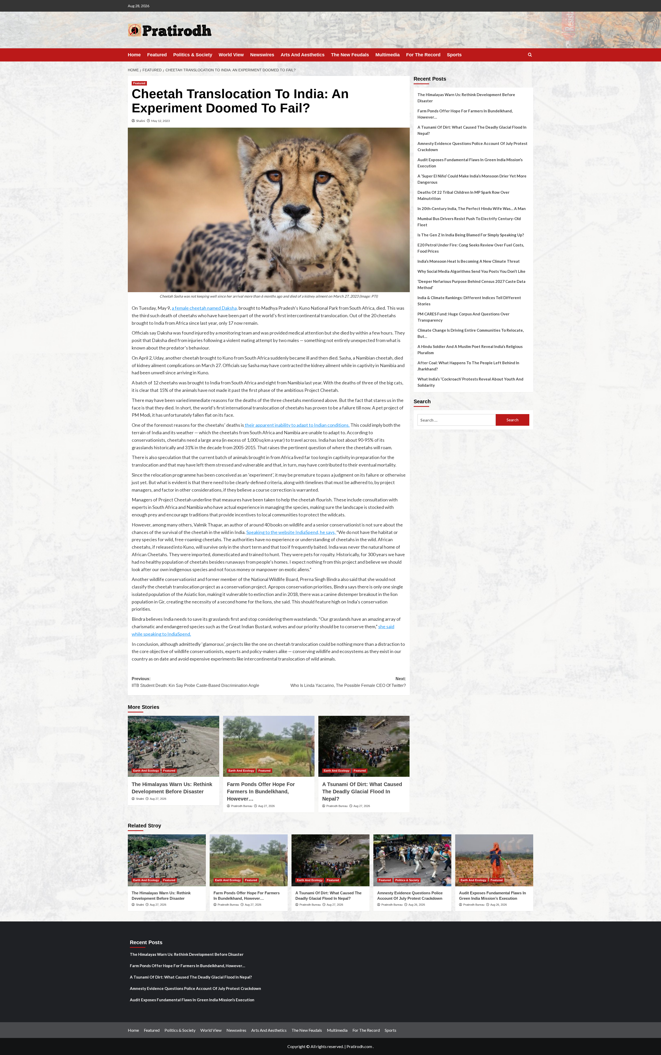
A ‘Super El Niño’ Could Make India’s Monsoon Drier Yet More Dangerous (472, 179)
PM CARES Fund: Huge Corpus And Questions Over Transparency (463, 317)
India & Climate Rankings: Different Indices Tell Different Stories (469, 300)
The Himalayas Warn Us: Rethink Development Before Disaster (466, 97)
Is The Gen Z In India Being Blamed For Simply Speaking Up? (471, 234)
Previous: (195, 682)
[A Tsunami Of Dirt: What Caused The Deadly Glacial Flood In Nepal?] (364, 746)
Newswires (262, 54)
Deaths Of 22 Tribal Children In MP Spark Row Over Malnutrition (463, 195)
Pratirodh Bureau (241, 806)
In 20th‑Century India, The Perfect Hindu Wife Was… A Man (472, 208)
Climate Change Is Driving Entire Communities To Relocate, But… (471, 333)
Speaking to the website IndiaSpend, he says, (291, 532)
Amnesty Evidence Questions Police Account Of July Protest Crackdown (473, 146)
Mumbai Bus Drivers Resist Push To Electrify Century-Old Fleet (469, 221)
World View (231, 54)
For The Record (423, 54)
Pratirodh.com (359, 1046)
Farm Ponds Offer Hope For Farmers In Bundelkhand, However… (261, 791)
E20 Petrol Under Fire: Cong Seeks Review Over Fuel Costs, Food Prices (471, 248)
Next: (348, 682)
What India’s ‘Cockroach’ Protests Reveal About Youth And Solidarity (470, 382)
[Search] (530, 54)
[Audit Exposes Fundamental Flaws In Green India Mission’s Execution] (494, 860)
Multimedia (387, 54)
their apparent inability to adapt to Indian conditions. (297, 425)
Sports (454, 54)
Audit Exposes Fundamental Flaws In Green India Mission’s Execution (470, 162)
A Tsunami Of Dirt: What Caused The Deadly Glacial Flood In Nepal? (362, 791)
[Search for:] (457, 420)
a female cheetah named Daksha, (205, 308)
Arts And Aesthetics (303, 54)
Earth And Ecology (146, 770)
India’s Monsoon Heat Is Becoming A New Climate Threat (469, 261)
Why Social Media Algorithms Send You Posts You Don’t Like (471, 271)
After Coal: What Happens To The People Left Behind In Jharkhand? (468, 365)
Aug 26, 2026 (416, 904)
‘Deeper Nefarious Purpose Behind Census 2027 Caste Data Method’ (471, 284)
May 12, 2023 (160, 121)
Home (134, 54)
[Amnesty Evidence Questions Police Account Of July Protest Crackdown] (412, 860)
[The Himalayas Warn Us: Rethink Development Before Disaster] (173, 746)
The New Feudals (350, 54)
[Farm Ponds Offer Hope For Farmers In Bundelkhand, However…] (268, 746)
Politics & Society (192, 54)
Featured (157, 54)
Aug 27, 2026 (158, 798)
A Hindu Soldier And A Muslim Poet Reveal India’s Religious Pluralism (470, 349)
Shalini (140, 121)
